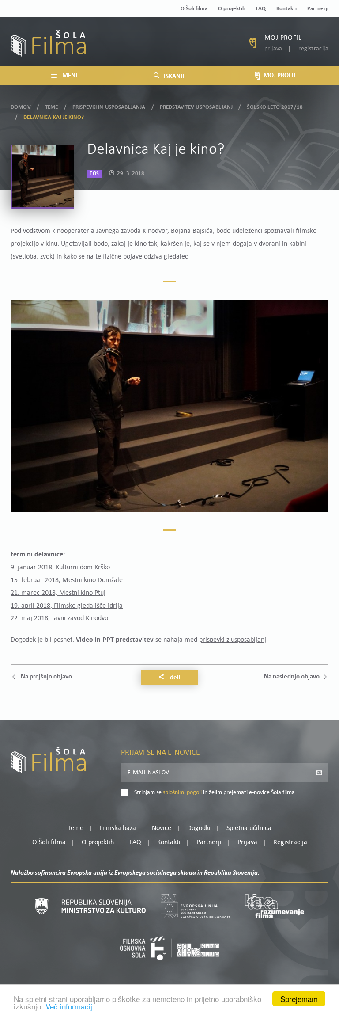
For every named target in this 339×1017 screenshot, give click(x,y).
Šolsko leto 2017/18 (274, 107)
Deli (175, 677)
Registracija (313, 49)
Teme (51, 107)
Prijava (273, 49)
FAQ (261, 8)
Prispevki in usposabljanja (108, 107)
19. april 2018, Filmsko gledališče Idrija (67, 605)
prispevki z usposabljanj (232, 640)
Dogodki (199, 828)
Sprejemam (299, 998)
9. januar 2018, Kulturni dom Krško (60, 567)
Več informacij (68, 1006)
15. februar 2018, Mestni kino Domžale (67, 580)
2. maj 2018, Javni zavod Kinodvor (62, 618)
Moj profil (282, 38)
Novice (161, 828)
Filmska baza (117, 828)
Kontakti (286, 8)
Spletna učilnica (248, 828)
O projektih (231, 8)
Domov (21, 107)
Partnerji (317, 8)
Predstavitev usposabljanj (196, 107)
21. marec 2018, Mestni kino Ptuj (58, 593)
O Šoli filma (194, 8)
